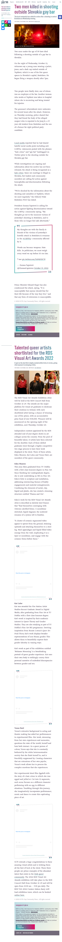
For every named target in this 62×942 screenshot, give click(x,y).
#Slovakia (30, 335)
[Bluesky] (3, 28)
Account (53, 2)
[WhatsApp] (6, 25)
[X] (9, 25)
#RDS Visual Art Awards (28, 933)
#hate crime (24, 335)
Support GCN (39, 2)
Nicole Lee (37, 21)
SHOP (26, 2)
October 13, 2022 (41, 268)
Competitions (45, 2)
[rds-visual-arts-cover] (36, 382)
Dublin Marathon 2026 (19, 2)
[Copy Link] (6, 22)
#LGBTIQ (27, 238)
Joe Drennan (38, 367)
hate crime (18, 173)
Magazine (12, 2)
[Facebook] (9, 22)
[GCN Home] (4, 2)
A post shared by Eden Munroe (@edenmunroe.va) (33, 596)
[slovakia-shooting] (36, 36)
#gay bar (18, 335)
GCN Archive (34, 2)
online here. (19, 895)
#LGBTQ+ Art (18, 933)
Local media (19, 143)
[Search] (60, 2)
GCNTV (29, 2)
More (49, 2)
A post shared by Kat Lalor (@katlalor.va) (33, 721)
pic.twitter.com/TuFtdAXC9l (33, 259)
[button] (60, 17)
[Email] (3, 22)
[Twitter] (3, 25)
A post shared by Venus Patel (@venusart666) (33, 855)
